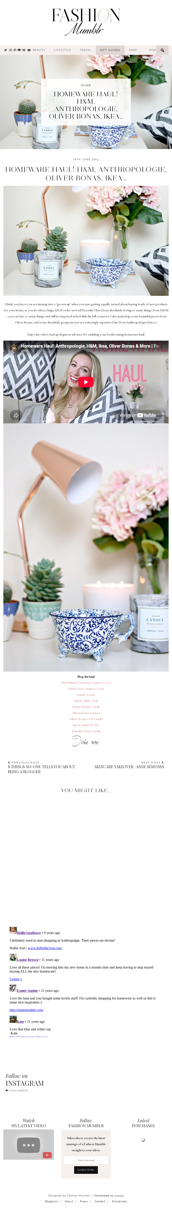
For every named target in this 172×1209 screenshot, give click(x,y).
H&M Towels (86, 694)
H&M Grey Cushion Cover (86, 688)
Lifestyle (62, 50)
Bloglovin (51, 1201)
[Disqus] (86, 856)
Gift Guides (110, 50)
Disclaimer (119, 1201)
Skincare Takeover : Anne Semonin (129, 765)
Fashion (17, 50)
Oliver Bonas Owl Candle (86, 719)
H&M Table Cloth (86, 701)
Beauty (39, 50)
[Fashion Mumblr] (86, 21)
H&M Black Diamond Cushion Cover (86, 682)
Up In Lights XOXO (86, 725)
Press (84, 1201)
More (153, 50)
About (69, 1201)
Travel (86, 50)
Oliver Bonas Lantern (86, 713)
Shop (133, 50)
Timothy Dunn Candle (86, 731)
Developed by (109, 1195)
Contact (100, 1201)
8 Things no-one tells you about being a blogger (41, 767)
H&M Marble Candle (86, 707)
